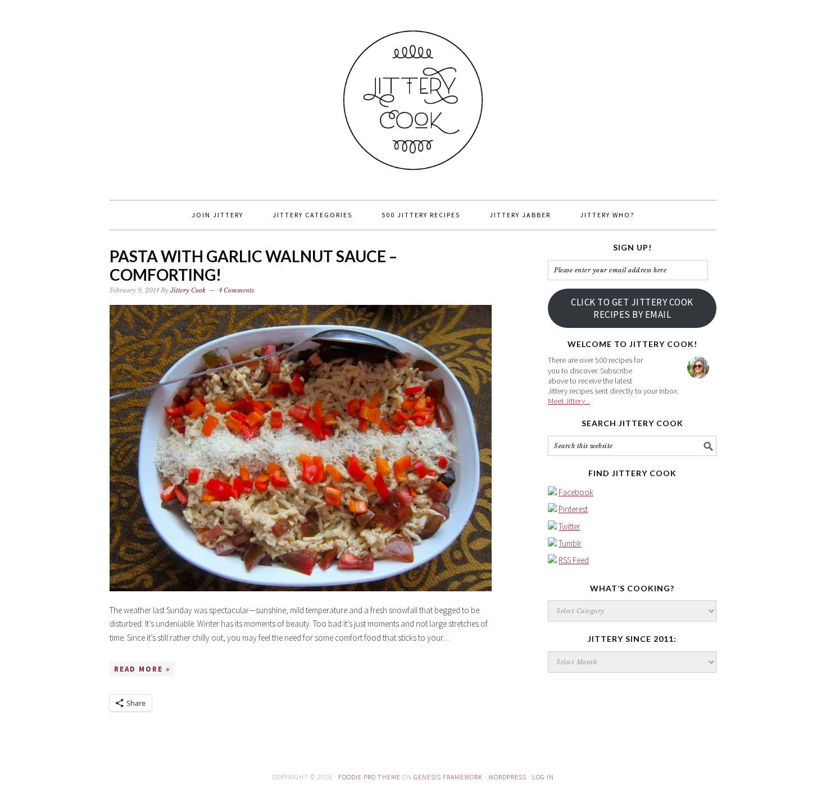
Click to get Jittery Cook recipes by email (632, 308)
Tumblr (570, 543)
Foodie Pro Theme (369, 777)
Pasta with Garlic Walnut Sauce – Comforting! (253, 266)
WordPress (507, 777)
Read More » (142, 669)
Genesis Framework (448, 777)
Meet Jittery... (569, 401)
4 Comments (236, 290)
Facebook (576, 492)
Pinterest (573, 509)
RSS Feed (574, 560)
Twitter (569, 526)
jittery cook (413, 95)
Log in (543, 777)
